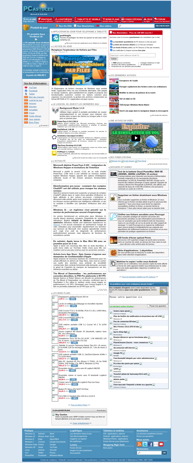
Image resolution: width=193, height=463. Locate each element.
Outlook (41, 450)
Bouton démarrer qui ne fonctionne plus (130, 337)
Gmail (40, 447)
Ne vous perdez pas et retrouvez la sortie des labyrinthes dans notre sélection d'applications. (141, 254)
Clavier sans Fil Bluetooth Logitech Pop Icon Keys (79, 382)
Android (41, 434)
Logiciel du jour (35, 100)
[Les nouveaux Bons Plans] (26, 123)
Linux (27, 450)
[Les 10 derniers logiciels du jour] (26, 101)
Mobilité (116, 355)
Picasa (52, 453)
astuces (122, 434)
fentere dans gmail (122, 311)
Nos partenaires (91, 460)
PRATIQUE (45, 20)
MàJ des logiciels (36, 97)
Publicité (62, 460)
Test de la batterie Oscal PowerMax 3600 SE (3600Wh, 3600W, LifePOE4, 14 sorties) (140, 172)
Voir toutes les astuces (160, 115)
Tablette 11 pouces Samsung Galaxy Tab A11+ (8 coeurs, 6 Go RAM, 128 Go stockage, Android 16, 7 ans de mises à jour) (83, 347)
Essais (116, 329)
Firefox (41, 445)
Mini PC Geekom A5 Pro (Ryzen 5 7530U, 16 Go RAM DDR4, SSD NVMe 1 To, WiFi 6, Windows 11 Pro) (83, 362)
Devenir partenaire (75, 460)
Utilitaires (77, 110)
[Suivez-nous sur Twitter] (26, 94)
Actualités (33, 110)
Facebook (33, 91)
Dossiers (33, 106)
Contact (102, 460)
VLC (27, 453)
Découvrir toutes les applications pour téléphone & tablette (86, 43)
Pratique (54, 52)
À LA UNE (29, 20)
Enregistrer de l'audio (128, 81)
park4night (65, 35)
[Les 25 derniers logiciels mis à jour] (26, 97)
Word (52, 434)
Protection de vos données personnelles (126, 66)
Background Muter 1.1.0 (72, 108)
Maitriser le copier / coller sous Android (137, 261)
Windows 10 (118, 319)
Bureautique (118, 334)
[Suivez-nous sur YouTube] (26, 88)
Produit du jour (39, 27)
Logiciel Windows (66, 110)
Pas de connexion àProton (125, 322)
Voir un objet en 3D (127, 99)
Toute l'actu (103, 290)
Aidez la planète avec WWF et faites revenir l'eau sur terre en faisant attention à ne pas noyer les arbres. (80, 418)
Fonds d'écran (35, 116)
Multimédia (117, 371)
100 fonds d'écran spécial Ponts (134, 237)
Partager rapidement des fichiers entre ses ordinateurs (143, 87)
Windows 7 (29, 442)
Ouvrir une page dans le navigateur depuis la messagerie (143, 111)
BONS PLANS (111, 20)
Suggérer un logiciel (78, 439)
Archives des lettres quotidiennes (123, 64)
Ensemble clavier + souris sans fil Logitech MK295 (79, 368)
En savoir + (45, 125)
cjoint (116, 369)
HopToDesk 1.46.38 (65, 129)
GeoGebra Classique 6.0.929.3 (70, 136)
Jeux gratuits (34, 119)
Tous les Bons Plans (79, 405)
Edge (40, 439)
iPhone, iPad (43, 436)
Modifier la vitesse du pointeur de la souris (137, 93)
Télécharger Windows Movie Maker (134, 105)
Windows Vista (31, 445)
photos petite (119, 379)
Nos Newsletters (85, 26)
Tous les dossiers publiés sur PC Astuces (138, 277)
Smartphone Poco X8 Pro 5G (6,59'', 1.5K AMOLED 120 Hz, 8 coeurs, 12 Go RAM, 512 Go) (83, 339)
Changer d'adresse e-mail (150, 63)
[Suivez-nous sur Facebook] (26, 91)
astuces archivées (120, 63)
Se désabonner (146, 64)
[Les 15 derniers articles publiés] (26, 107)
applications (113, 434)
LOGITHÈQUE (63, 20)
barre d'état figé (120, 332)
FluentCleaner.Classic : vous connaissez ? (132, 343)
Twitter (32, 94)
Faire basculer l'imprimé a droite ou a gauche (133, 385)
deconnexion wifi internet (124, 348)
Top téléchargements (78, 436)
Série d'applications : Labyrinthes (135, 250)
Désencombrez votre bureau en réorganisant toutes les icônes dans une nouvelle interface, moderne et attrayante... (82, 148)
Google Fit (118, 353)
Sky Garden (61, 414)
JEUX (148, 20)
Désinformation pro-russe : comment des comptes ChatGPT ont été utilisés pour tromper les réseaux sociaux (79, 188)
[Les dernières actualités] (26, 110)
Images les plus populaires (81, 450)
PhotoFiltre (29, 455)
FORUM (162, 20)
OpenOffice (54, 439)
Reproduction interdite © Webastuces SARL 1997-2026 (130, 460)
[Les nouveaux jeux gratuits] (26, 120)
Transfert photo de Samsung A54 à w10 (130, 374)
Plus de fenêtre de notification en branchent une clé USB (138, 316)
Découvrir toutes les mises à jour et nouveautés (90, 158)
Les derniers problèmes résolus (150, 434)
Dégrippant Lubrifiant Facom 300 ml (73, 297)
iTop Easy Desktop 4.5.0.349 (69, 145)
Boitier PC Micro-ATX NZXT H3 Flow (73, 389)
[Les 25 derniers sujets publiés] (26, 113)
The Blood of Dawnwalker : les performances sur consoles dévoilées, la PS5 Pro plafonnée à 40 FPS (79, 274)
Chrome (41, 442)
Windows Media (56, 455)
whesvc (56, 225)
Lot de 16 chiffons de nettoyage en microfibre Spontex (81, 304)
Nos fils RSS (65, 26)
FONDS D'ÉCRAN (131, 20)
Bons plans (107, 448)
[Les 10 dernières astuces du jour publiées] (26, 104)
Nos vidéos (105, 26)
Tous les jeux (101, 410)
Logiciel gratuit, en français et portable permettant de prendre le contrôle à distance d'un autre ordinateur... (82, 132)
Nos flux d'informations (35, 83)
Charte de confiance (48, 460)
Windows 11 (63, 52)
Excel (52, 436)
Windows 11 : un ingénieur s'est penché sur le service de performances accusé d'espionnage (79, 211)
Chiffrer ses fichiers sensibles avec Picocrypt (141, 214)
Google (53, 445)
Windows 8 (29, 439)
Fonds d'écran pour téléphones (116, 441)
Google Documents (58, 442)
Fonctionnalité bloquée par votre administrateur (134, 358)
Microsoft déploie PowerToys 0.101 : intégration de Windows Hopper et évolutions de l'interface (79, 166)
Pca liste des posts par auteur (126, 363)
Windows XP (30, 447)
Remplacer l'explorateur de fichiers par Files (74, 50)
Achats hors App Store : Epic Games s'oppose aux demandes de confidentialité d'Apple (79, 255)
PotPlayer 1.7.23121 (65, 152)
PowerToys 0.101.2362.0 (67, 121)
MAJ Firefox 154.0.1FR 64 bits (126, 327)
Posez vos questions (145, 436)
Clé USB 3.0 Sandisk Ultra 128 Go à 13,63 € (77, 396)
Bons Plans (34, 122)
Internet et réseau (120, 314)
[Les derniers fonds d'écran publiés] (26, 116)
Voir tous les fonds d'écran (158, 164)
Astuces (32, 103)
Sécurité (53, 450)
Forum (32, 113)
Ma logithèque (76, 441)
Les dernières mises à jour (81, 434)
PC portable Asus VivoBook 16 (36, 35)
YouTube (33, 87)
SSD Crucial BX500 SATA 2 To (71, 318)
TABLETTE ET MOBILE (87, 20)
